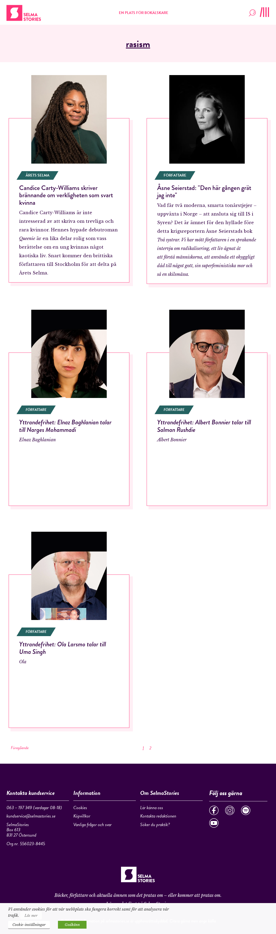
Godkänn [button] (72, 924)
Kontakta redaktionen (158, 816)
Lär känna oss (151, 807)
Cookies (80, 807)
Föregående (20, 748)
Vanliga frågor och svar (92, 824)
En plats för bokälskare (143, 13)
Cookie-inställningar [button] (29, 924)
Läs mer (31, 915)
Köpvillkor (81, 816)
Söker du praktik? (155, 824)
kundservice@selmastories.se (31, 816)
